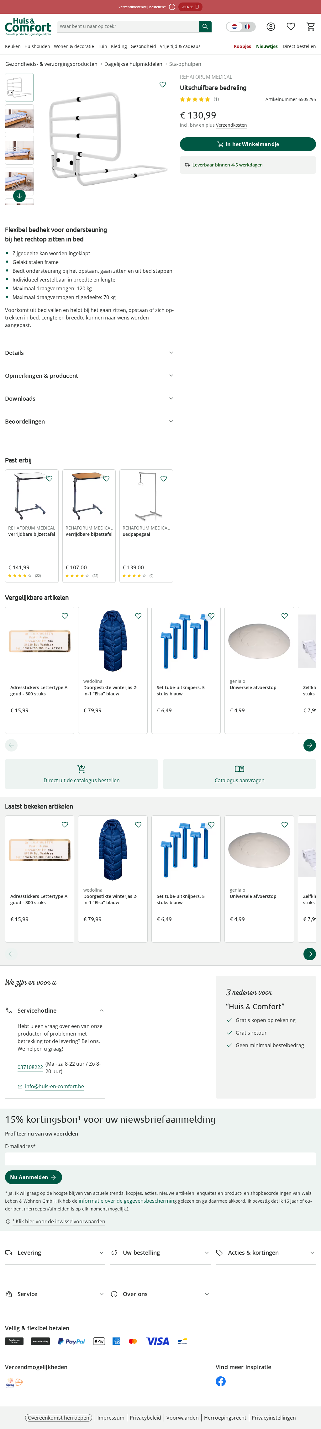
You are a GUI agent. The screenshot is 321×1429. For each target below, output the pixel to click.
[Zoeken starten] (205, 26)
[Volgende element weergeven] (19, 196)
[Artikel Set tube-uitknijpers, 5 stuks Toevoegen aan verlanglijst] (211, 616)
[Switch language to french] (241, 26)
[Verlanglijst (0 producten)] (291, 27)
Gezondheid (143, 46)
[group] (108, 139)
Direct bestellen (299, 46)
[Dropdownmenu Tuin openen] (109, 47)
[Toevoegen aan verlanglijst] (162, 84)
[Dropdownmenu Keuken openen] (22, 47)
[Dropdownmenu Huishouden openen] (52, 47)
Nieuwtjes (267, 46)
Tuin (102, 46)
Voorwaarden (182, 1417)
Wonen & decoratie (74, 46)
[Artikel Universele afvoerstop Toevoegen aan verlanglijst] (284, 616)
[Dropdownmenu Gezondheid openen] (158, 47)
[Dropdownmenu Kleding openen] (129, 47)
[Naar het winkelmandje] (311, 27)
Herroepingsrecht (225, 1417)
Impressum (110, 1417)
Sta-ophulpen (185, 64)
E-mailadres (19, 1146)
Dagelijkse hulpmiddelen (133, 64)
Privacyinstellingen (274, 1417)
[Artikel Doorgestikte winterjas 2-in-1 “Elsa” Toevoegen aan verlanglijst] (138, 616)
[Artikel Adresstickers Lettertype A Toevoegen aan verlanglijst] (64, 616)
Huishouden (37, 46)
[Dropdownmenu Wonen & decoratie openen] (96, 47)
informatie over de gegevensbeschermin (126, 1200)
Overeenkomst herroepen (58, 1417)
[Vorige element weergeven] (11, 745)
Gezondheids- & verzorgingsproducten (51, 64)
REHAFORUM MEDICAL (206, 76)
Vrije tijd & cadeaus (180, 46)
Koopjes (242, 46)
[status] (127, 26)
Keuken (13, 46)
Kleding (119, 46)
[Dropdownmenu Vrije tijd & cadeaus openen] (202, 47)
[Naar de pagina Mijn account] (271, 27)
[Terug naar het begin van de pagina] (313, 1383)
